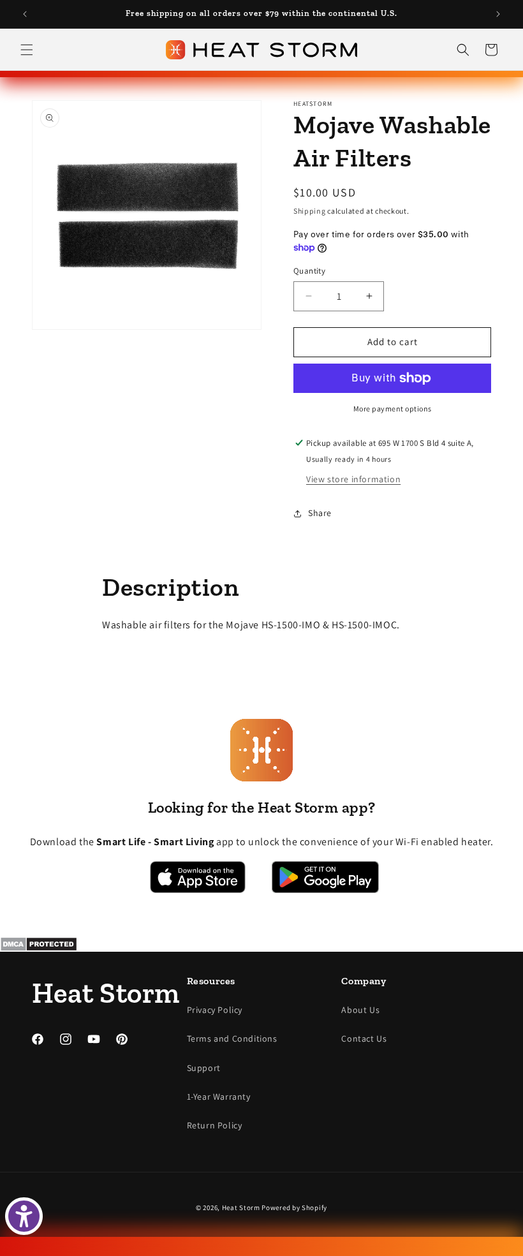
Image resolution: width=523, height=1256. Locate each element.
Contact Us (364, 1038)
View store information (353, 479)
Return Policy (214, 1125)
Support (204, 1068)
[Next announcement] (498, 14)
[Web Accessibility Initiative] (24, 1216)
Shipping (309, 211)
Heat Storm (241, 1207)
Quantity (309, 270)
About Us (360, 1010)
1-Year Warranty (219, 1096)
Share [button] (320, 513)
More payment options (392, 408)
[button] (27, 50)
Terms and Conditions (232, 1038)
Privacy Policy (214, 1010)
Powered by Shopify (294, 1207)
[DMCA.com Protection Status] (261, 944)
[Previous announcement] (25, 14)
